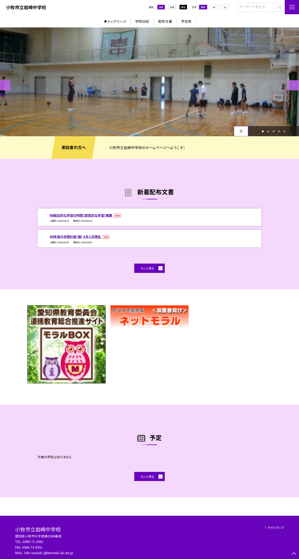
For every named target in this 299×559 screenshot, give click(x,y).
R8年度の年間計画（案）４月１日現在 (76, 236)
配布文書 (165, 21)
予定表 (186, 21)
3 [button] (274, 131)
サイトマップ (275, 527)
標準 (203, 7)
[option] (149, 81)
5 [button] (284, 131)
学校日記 (142, 21)
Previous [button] (5, 85)
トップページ (117, 21)
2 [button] (268, 131)
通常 (161, 7)
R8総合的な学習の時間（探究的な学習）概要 (81, 215)
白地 (172, 7)
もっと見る (147, 268)
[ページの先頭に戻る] (294, 554)
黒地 (183, 7)
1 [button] (263, 131)
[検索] (279, 6)
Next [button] (294, 85)
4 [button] (279, 131)
